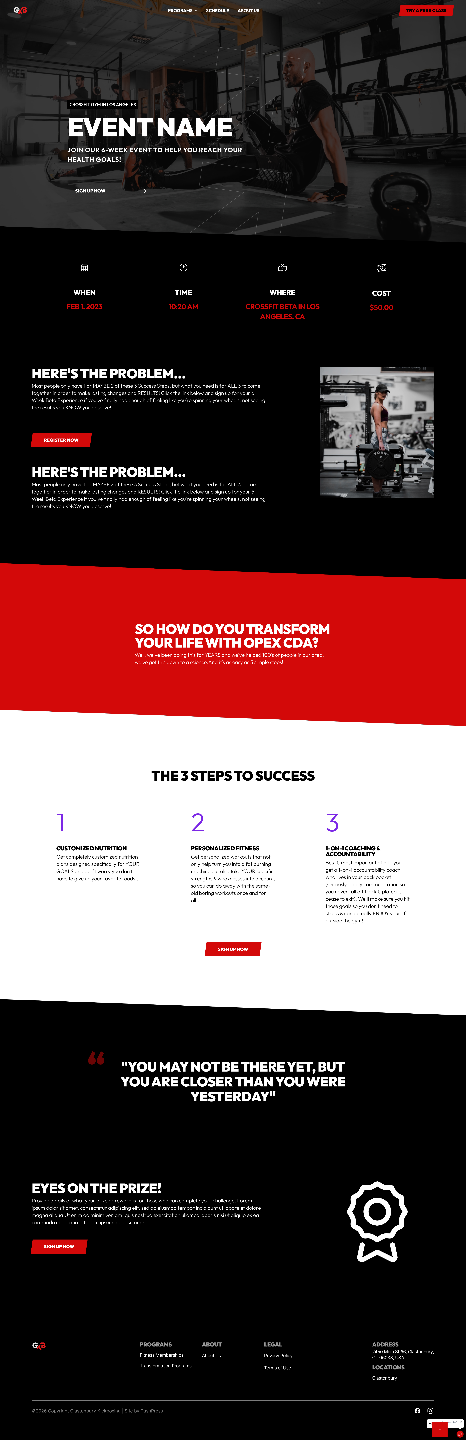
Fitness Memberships (161, 1355)
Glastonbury (384, 1378)
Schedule (217, 10)
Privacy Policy (278, 1355)
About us (248, 10)
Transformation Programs (165, 1365)
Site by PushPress (144, 1411)
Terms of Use (277, 1368)
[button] (183, 11)
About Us (211, 1355)
